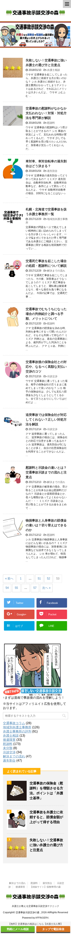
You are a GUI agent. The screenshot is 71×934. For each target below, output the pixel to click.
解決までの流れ (56, 270)
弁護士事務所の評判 (17, 731)
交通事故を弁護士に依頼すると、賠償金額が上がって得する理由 (46, 817)
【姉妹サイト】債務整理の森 (45, 887)
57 (34, 587)
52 (48, 578)
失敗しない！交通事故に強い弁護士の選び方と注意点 (46, 845)
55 (16, 587)
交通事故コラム (14, 723)
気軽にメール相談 (18, 929)
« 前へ (9, 578)
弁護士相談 (53, 69)
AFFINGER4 (42, 917)
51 (39, 578)
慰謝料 (51, 122)
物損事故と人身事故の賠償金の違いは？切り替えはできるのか (46, 525)
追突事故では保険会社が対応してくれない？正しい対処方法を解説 (46, 419)
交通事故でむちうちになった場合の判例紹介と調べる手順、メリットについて (46, 313)
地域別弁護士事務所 (17, 727)
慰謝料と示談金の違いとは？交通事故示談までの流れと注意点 (46, 472)
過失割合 (52, 170)
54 (7, 587)
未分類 (7, 748)
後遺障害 (9, 739)
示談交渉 (52, 376)
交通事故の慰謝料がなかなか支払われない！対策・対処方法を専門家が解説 (46, 113)
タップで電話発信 (53, 929)
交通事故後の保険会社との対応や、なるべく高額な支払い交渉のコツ (46, 366)
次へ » (46, 587)
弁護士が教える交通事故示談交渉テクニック (35, 906)
